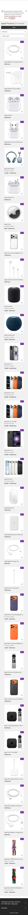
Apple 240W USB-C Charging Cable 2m (13, 62)
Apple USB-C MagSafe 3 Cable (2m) (13, 805)
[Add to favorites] (22, 58)
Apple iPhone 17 (8, 364)
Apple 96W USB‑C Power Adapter (12, 88)
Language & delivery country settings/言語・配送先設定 (10, 903)
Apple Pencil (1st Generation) (11, 588)
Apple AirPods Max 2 (9, 168)
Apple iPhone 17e (8, 450)
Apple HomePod (8, 306)
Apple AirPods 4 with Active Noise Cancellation (15, 142)
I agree (12, 18)
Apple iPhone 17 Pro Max (10, 421)
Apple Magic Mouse (9, 508)
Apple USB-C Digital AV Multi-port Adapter (14, 779)
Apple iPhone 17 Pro (9, 392)
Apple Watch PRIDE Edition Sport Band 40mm (15, 859)
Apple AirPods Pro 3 (9, 197)
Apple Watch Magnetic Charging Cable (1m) (15, 832)
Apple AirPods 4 (8, 115)
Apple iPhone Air (8, 479)
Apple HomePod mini (9, 335)
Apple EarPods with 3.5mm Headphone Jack (15, 279)
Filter (14, 27)
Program (4, 908)
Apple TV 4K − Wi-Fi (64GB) (10, 752)
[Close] (26, 11)
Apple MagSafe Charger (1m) (11, 561)
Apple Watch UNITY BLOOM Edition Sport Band (15, 888)
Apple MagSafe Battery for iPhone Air (13, 534)
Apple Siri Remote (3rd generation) (12, 672)
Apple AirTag (7, 224)
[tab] (14, 903)
